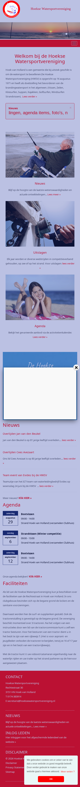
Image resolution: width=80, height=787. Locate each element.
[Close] (76, 367)
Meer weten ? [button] (68, 771)
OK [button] (51, 779)
